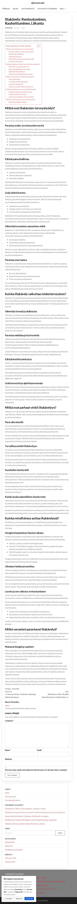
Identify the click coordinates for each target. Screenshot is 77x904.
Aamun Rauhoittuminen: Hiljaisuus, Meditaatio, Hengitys (27, 816)
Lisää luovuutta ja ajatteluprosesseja (20, 74)
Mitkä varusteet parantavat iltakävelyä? (20, 99)
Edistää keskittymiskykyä (17, 71)
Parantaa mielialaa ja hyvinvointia (19, 69)
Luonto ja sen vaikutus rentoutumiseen (21, 97)
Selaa (15, 9)
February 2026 (10, 858)
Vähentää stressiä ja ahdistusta (19, 67)
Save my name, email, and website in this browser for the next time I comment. (36, 770)
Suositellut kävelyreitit (16, 84)
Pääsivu (6, 9)
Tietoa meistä (27, 9)
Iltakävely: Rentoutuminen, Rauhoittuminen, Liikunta (25, 824)
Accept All (29, 898)
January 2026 (10, 862)
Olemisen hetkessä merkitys (18, 94)
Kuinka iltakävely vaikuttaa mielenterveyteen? (23, 64)
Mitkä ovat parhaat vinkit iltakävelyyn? (20, 77)
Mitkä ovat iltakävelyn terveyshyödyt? (20, 49)
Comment (9, 721)
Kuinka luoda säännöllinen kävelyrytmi (21, 87)
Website (8, 759)
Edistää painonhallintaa (16, 54)
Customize (8, 898)
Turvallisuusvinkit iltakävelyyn (18, 82)
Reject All (19, 898)
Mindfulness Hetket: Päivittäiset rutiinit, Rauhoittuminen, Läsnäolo (31, 820)
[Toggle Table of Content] (37, 46)
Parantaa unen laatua (16, 61)
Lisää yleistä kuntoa (15, 56)
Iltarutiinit (15, 689)
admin (18, 28)
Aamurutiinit (10, 842)
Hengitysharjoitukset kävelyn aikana (20, 92)
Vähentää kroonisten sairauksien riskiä (21, 59)
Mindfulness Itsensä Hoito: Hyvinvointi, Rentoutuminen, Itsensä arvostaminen (35, 812)
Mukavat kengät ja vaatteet (18, 102)
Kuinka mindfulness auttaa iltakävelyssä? (21, 89)
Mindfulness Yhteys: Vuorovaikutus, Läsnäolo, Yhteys (25, 808)
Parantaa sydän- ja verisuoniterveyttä (21, 52)
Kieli (62, 9)
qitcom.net (37, 2)
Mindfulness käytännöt (14, 850)
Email (39, 750)
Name (8, 750)
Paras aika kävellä (14, 79)
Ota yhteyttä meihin (47, 9)
